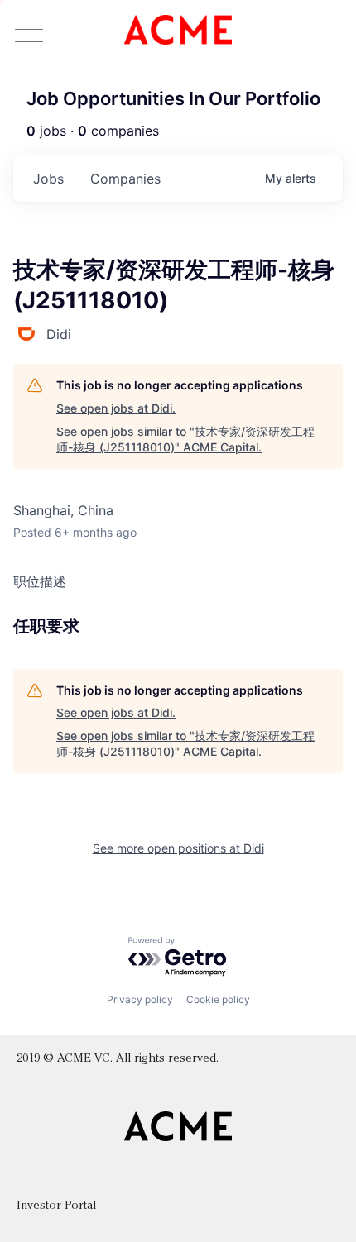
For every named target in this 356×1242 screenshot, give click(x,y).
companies (125, 178)
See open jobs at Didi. (116, 408)
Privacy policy (140, 999)
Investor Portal (56, 1206)
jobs (48, 178)
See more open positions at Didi (178, 848)
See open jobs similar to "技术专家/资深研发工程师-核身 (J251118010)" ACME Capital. (185, 439)
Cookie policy (218, 999)
